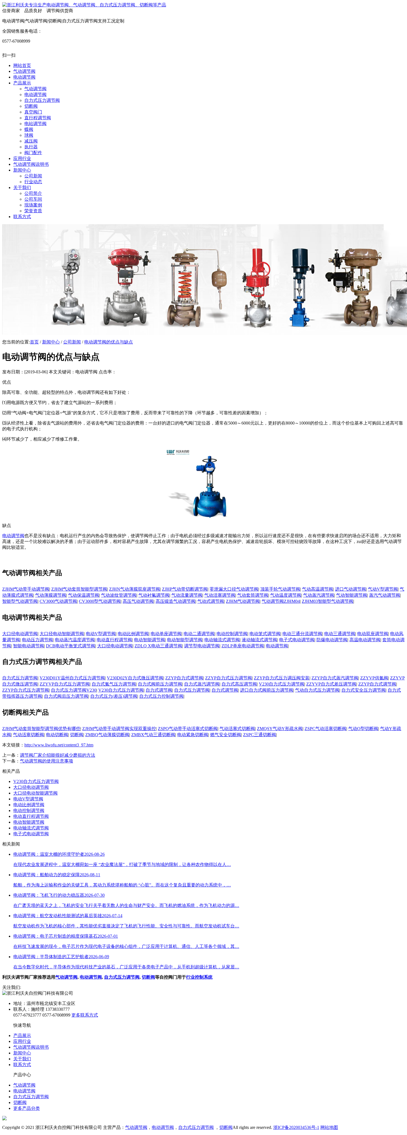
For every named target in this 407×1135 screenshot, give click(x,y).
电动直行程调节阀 (114, 639)
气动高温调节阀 (317, 589)
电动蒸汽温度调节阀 (75, 639)
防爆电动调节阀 (331, 639)
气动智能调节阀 (351, 595)
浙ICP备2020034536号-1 (296, 1127)
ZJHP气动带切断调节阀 (185, 589)
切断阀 (76, 734)
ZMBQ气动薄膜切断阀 (107, 734)
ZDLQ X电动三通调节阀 (158, 645)
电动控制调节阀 (232, 633)
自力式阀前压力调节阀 (160, 684)
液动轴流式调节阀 (259, 639)
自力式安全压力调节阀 (363, 690)
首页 (34, 342)
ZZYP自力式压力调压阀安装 (282, 678)
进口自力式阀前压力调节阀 (266, 690)
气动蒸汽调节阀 (318, 595)
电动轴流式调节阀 (222, 639)
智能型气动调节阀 (20, 601)
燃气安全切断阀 (225, 734)
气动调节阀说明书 (31, 1047)
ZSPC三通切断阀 (259, 734)
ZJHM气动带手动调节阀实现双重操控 (119, 728)
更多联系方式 (84, 1015)
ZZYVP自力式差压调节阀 (331, 684)
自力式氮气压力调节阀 (114, 684)
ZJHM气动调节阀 (243, 601)
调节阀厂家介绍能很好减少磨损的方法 (57, 755)
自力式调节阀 (159, 690)
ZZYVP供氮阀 (374, 678)
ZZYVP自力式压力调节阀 (65, 684)
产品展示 (22, 1035)
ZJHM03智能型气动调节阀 (327, 601)
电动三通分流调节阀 (302, 633)
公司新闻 (72, 342)
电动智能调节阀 (149, 639)
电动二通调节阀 (199, 633)
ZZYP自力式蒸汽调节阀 (334, 678)
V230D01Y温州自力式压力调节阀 (72, 678)
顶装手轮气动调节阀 (280, 589)
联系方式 (22, 1064)
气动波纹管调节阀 (118, 595)
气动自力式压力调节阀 (317, 690)
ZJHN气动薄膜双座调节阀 (134, 589)
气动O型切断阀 (363, 728)
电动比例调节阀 (133, 633)
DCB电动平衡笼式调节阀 (70, 645)
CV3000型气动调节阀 (100, 601)
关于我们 (22, 1058)
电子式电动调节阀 (297, 639)
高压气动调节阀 (138, 601)
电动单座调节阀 (166, 633)
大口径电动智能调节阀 (62, 633)
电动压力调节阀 (37, 639)
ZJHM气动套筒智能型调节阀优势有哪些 (41, 728)
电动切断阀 (57, 734)
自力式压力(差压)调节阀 (113, 696)
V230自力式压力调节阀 (281, 684)
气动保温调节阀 (83, 595)
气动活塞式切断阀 (237, 728)
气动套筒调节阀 (252, 595)
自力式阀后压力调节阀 (66, 696)
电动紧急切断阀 (192, 734)
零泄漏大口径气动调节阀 (234, 589)
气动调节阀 (66, 977)
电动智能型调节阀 (184, 639)
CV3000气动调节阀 (58, 601)
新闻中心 (51, 342)
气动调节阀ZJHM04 (281, 601)
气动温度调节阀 (285, 595)
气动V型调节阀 (383, 589)
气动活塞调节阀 (219, 595)
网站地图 (329, 1127)
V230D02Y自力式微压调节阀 (135, 678)
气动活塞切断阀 (28, 734)
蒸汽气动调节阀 (384, 595)
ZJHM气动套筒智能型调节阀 (79, 589)
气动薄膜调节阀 (50, 595)
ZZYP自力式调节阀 (184, 678)
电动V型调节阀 (101, 633)
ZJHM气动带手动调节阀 (25, 589)
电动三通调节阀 (339, 633)
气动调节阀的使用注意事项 (46, 761)
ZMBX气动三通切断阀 (153, 734)
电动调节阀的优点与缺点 (108, 342)
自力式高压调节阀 (239, 684)
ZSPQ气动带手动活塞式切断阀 (188, 728)
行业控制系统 (199, 977)
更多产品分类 (26, 1108)
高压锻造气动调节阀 (175, 601)
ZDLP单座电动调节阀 (242, 645)
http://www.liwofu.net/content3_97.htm (58, 745)
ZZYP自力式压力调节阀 (228, 678)
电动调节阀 (13, 535)
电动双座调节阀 (372, 633)
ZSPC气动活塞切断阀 (325, 728)
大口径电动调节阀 (20, 633)
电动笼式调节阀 (264, 633)
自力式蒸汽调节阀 (202, 684)
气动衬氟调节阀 (153, 595)
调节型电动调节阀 (202, 645)
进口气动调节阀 (350, 589)
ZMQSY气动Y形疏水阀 (280, 728)
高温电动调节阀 (364, 639)
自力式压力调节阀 (20, 678)
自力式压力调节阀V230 (73, 690)
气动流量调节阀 (186, 595)
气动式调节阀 (210, 601)
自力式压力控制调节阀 (161, 696)
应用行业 (22, 1041)
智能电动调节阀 (28, 645)
